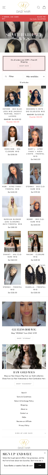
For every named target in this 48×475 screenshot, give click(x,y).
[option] (24, 18)
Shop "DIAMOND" (24, 384)
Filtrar (11, 76)
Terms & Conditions (24, 396)
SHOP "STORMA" (24, 338)
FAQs (24, 417)
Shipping (24, 405)
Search (24, 392)
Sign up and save (24, 433)
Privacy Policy (24, 425)
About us (24, 409)
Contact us (24, 413)
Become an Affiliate (24, 421)
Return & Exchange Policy (24, 401)
